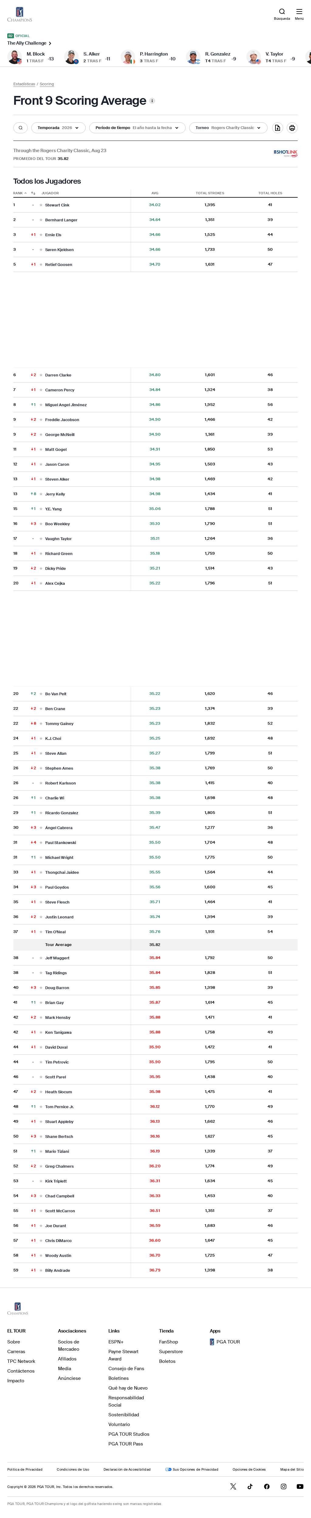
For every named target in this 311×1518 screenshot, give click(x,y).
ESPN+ (116, 1342)
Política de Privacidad (25, 1469)
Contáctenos (21, 1371)
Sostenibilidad (123, 1415)
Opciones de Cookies (249, 1469)
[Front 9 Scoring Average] (152, 100)
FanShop (168, 1342)
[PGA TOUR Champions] (17, 1308)
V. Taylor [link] (274, 54)
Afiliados (67, 1359)
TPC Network (21, 1361)
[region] (155, 733)
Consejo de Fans (126, 1369)
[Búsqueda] (20, 127)
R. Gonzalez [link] (217, 54)
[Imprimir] (292, 127)
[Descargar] (277, 127)
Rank (18, 193)
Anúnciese (69, 1378)
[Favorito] (41, 205)
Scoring (47, 84)
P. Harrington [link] (154, 54)
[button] (20, 127)
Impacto (15, 1381)
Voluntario (119, 1424)
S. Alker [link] (92, 54)
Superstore (171, 1352)
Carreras (16, 1352)
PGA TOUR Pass (125, 1444)
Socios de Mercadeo (68, 1345)
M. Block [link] (36, 54)
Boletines (118, 1378)
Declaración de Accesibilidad (127, 1469)
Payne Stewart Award (123, 1355)
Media (64, 1369)
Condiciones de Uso (73, 1469)
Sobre (13, 1342)
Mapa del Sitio (292, 1469)
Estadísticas (24, 84)
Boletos (167, 1361)
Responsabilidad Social (126, 1401)
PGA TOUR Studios (128, 1434)
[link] (19, 14)
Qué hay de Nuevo (128, 1388)
